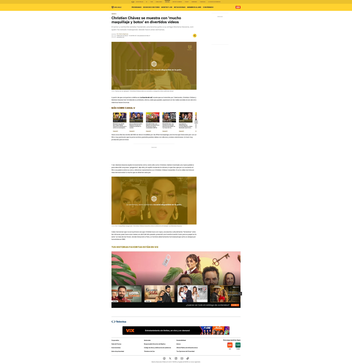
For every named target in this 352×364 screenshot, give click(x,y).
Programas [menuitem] (136, 7)
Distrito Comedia (177, 1)
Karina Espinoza (123, 34)
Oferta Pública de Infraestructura (187, 347)
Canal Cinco (159, 1)
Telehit (187, 1)
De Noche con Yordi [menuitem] (151, 7)
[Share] (195, 35)
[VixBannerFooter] (176, 330)
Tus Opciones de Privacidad (185, 351)
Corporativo (115, 340)
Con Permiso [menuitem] (208, 7)
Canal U (115, 131)
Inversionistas (116, 347)
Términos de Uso (149, 351)
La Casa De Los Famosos (214, 1)
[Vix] (238, 7)
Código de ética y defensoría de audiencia (157, 347)
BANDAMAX (194, 1)
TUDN (151, 1)
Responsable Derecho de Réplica (154, 344)
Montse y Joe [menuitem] (166, 7)
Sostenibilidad (181, 340)
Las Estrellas (139, 1)
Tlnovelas (202, 1)
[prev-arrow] (110, 293)
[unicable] (116, 7)
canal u (113, 13)
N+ (146, 1)
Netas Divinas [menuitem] (179, 7)
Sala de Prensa (116, 344)
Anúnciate (147, 340)
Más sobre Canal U (123, 107)
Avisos (178, 344)
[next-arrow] (196, 122)
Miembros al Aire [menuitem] (194, 7)
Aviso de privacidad (117, 351)
